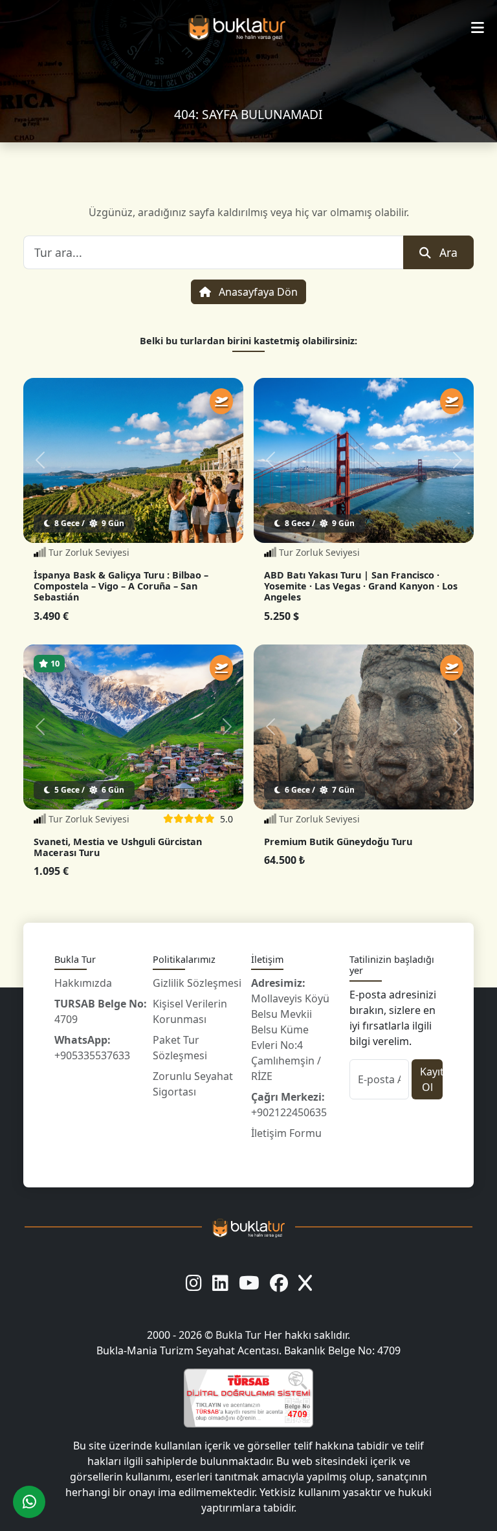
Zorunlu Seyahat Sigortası (193, 1084)
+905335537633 (92, 1048)
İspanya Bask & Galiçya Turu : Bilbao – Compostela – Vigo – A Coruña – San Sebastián (121, 586)
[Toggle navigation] (477, 28)
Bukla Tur (239, 1335)
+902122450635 (289, 1104)
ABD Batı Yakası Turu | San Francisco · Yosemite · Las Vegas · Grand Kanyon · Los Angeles (361, 586)
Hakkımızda (83, 983)
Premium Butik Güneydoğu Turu (338, 841)
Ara (448, 252)
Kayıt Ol (431, 1079)
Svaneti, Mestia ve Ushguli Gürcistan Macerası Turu (118, 847)
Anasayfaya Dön (257, 292)
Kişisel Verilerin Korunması (190, 1011)
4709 (100, 1011)
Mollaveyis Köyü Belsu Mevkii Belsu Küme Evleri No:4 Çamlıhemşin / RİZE (290, 1029)
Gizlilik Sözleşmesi (197, 983)
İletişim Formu (286, 1133)
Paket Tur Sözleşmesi (180, 1048)
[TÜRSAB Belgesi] (248, 1398)
